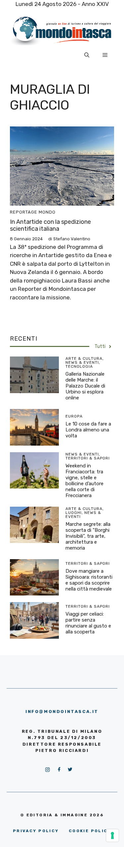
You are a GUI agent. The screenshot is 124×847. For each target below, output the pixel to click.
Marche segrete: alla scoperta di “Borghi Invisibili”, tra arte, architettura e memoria (87, 536)
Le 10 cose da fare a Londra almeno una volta (88, 430)
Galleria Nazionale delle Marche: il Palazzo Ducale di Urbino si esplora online (85, 386)
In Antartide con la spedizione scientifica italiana (50, 225)
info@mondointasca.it (62, 711)
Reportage (23, 212)
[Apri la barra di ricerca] (87, 55)
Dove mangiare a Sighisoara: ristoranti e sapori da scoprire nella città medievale (88, 580)
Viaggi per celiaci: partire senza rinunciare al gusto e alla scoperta (88, 623)
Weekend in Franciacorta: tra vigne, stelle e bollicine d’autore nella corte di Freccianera (84, 480)
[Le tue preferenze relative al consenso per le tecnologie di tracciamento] (112, 835)
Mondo (47, 212)
